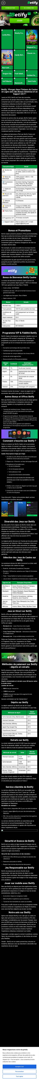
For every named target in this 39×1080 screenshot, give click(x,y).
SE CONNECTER (29, 8)
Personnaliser (19, 1071)
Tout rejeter (19, 1076)
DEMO (7, 35)
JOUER (19, 21)
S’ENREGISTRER (10, 8)
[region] (19, 1063)
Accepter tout (19, 1066)
